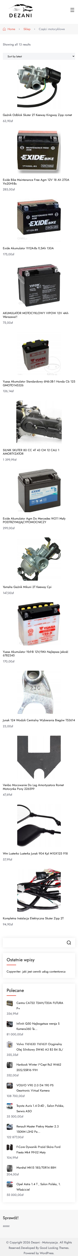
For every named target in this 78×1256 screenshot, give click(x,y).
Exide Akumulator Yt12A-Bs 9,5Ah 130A (28, 248)
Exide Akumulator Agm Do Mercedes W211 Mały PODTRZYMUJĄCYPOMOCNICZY (34, 520)
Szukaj (68, 942)
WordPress (46, 1253)
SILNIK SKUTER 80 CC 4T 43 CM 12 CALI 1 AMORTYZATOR (31, 452)
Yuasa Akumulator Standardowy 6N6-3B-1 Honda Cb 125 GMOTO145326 (39, 383)
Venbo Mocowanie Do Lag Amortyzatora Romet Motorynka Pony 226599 (33, 787)
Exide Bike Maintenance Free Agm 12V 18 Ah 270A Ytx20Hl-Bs (36, 182)
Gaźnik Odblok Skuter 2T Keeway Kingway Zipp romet (37, 115)
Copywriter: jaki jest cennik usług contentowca (36, 971)
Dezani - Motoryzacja (44, 1242)
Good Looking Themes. (54, 1248)
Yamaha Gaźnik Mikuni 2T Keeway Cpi (27, 587)
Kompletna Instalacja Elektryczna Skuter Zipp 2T (33, 918)
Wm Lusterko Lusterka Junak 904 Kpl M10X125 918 (35, 853)
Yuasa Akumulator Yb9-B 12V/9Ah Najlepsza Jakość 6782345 (35, 654)
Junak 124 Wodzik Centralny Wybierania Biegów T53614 (39, 720)
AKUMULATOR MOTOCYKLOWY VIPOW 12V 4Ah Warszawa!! (35, 315)
